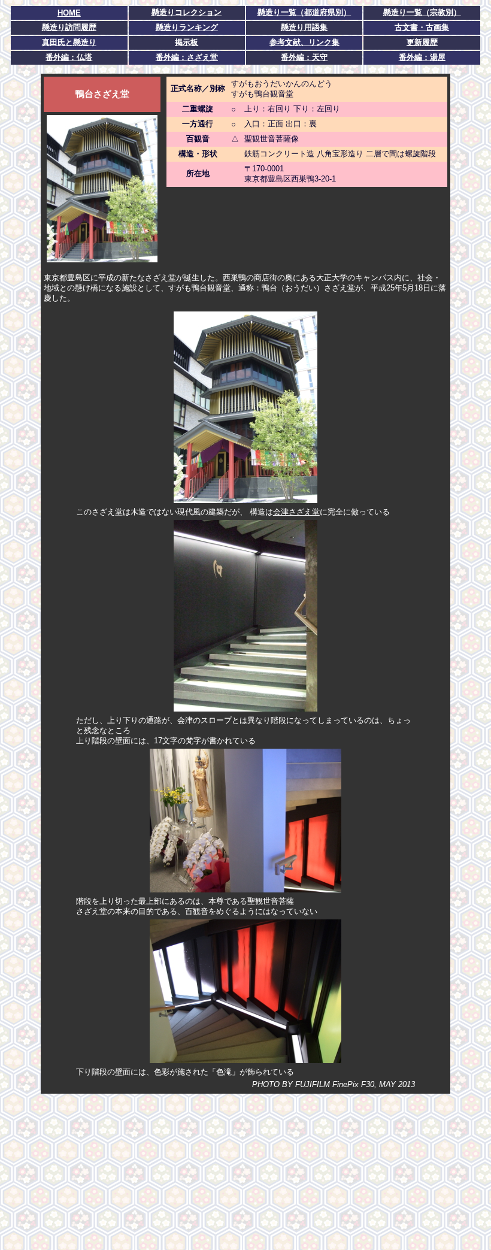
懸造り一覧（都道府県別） (304, 12)
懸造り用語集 (304, 27)
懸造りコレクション (186, 12)
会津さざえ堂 (296, 511)
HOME (69, 12)
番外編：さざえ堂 (187, 57)
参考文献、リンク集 (304, 42)
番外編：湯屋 (422, 57)
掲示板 (186, 42)
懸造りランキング (187, 27)
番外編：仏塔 (69, 57)
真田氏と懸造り (69, 42)
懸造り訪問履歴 (69, 27)
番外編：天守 (304, 57)
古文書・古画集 (422, 27)
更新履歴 (422, 42)
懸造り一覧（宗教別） (422, 12)
